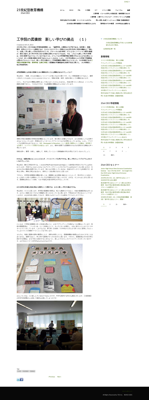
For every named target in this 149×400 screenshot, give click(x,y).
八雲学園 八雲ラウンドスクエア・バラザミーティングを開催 (110, 17)
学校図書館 (25, 371)
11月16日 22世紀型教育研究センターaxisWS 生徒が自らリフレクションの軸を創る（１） (116, 86)
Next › (59, 377)
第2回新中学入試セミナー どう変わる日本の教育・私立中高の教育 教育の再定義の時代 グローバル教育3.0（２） (116, 185)
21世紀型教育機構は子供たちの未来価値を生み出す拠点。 (119, 44)
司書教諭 (32, 371)
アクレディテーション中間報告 (111, 63)
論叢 (128, 10)
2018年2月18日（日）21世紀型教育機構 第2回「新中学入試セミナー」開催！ (116, 198)
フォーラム (118, 10)
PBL (79, 10)
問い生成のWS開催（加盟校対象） (112, 96)
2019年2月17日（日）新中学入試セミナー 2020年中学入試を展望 (116, 179)
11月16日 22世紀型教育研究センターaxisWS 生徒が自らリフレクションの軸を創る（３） (116, 77)
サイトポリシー (127, 391)
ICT (96, 10)
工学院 (19, 371)
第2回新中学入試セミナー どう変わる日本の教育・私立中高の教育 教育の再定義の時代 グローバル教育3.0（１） (116, 192)
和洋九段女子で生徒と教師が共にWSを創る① (116, 93)
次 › (104, 155)
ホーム (62, 10)
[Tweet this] (18, 379)
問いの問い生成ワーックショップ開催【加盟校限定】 (113, 20)
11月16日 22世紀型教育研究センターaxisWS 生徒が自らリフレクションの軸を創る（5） (116, 67)
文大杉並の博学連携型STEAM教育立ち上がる (81, 23)
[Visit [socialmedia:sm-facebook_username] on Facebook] (21, 379)
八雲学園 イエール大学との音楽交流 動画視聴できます (111, 13)
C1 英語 (87, 10)
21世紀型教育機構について (112, 39)
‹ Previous (51, 377)
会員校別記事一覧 (109, 49)
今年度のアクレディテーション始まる (114, 90)
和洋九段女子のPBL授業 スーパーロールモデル (75, 20)
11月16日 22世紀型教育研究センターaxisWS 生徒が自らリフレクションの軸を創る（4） (116, 72)
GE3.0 (71, 10)
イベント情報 (106, 10)
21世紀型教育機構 (30, 10)
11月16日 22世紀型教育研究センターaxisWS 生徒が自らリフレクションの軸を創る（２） (116, 81)
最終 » (113, 155)
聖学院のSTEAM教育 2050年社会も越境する (115, 23)
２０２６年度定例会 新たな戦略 (112, 60)
